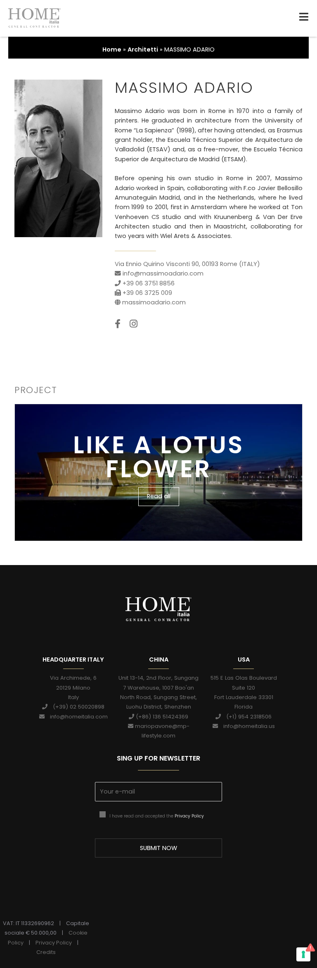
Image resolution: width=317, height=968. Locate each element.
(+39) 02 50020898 (75, 707)
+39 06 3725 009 (146, 293)
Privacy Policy (189, 816)
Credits (46, 952)
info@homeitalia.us (246, 726)
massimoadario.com (154, 302)
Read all (158, 496)
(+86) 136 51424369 (161, 717)
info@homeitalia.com (76, 717)
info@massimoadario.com (162, 273)
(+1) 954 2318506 (246, 717)
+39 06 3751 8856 (148, 283)
